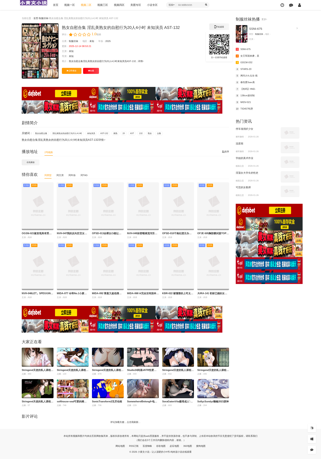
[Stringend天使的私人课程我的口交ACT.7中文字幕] (73, 357)
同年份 (72, 175)
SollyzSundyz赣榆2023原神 (213, 401)
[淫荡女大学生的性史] (290, 176)
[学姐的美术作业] (290, 161)
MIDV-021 (244, 102)
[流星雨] (290, 147)
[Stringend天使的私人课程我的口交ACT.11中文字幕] (178, 357)
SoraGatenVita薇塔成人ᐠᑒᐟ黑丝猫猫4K (184, 401)
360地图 (187, 446)
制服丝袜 (43, 18)
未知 (91, 41)
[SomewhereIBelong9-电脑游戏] (143, 388)
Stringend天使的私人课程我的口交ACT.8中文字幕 (120, 370)
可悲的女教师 (243, 187)
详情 (140, 61)
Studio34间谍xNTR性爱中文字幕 (145, 370)
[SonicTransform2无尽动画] (108, 388)
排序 (226, 151)
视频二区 (86, 5)
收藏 (92, 71)
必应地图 (174, 446)
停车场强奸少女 (244, 128)
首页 (55, 5)
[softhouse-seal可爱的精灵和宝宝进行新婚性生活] (73, 388)
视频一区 (69, 5)
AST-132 (104, 133)
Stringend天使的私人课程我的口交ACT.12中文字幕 (226, 370)
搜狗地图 (200, 446)
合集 (159, 133)
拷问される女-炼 (247, 75)
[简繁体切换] (312, 428)
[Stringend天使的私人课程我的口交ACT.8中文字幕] (108, 357)
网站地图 (120, 446)
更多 (263, 19)
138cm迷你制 (246, 95)
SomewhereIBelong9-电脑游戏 (144, 401)
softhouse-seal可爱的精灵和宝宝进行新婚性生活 (84, 401)
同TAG (84, 175)
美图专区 (135, 5)
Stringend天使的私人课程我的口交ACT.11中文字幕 (190, 370)
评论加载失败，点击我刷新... (125, 422)
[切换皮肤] (312, 439)
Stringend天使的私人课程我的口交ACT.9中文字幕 (50, 370)
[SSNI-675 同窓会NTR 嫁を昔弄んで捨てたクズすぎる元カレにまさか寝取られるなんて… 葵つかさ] (241, 34)
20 (124, 133)
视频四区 (119, 5)
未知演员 (91, 133)
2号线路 (48, 152)
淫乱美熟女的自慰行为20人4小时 (67, 133)
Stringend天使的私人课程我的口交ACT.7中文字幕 (85, 370)
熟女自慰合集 (41, 133)
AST (132, 133)
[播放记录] (282, 5)
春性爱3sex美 (246, 82)
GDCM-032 (245, 62)
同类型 (47, 175)
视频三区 (102, 5)
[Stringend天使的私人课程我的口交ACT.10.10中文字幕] (38, 388)
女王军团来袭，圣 (248, 55)
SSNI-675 (255, 28)
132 (141, 133)
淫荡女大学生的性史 (247, 172)
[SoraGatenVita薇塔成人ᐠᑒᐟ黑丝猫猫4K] (178, 388)
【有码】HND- (246, 89)
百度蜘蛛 (147, 446)
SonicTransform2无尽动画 (107, 401)
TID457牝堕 (244, 108)
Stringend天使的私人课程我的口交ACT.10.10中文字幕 (52, 401)
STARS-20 (244, 69)
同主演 (60, 175)
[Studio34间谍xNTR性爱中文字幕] (143, 357)
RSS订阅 (133, 446)
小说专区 (152, 5)
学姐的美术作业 (244, 158)
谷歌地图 (161, 446)
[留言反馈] (291, 5)
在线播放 (31, 162)
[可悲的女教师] (290, 191)
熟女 (150, 133)
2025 (108, 41)
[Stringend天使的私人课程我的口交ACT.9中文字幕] (38, 357)
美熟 (115, 133)
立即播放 (72, 71)
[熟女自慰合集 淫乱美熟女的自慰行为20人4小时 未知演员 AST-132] (40, 51)
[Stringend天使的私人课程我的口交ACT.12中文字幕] (213, 357)
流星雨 (239, 143)
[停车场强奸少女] (290, 132)
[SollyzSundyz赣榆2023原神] (213, 388)
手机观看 (219, 28)
